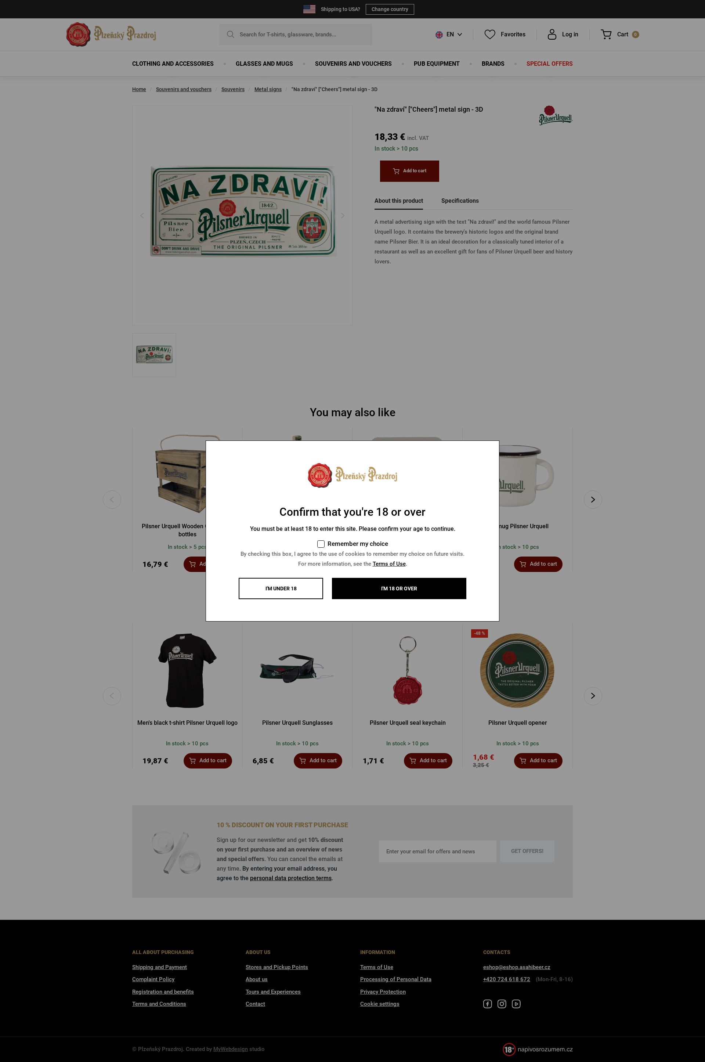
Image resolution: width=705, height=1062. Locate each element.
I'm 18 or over (399, 588)
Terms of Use (389, 564)
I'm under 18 (281, 588)
